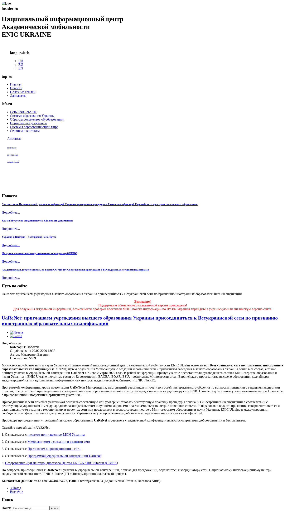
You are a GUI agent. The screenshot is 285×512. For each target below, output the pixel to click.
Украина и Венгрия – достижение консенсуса (29, 236)
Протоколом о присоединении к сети (54, 448)
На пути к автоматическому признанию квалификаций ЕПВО (39, 253)
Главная (15, 84)
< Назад (15, 488)
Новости (16, 88)
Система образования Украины (32, 115)
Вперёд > (16, 491)
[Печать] (16, 332)
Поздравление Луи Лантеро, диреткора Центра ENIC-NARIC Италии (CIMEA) (61, 463)
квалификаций (13, 162)
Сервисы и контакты (25, 130)
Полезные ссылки (22, 92)
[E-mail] (16, 336)
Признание (11, 148)
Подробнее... (11, 212)
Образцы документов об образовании (37, 119)
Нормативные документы (28, 123)
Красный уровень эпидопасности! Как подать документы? (37, 220)
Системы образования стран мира (34, 127)
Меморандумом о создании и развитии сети (58, 441)
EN (20, 68)
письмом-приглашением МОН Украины (56, 434)
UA (20, 61)
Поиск (6, 508)
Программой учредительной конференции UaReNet (64, 456)
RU (20, 64)
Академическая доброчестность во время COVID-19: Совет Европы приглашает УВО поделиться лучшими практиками (75, 269)
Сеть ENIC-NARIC (23, 112)
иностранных (12, 155)
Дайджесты (18, 95)
